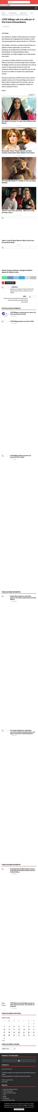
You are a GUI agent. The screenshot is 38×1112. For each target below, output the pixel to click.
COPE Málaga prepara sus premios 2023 (22, 321)
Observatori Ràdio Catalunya (10, 1089)
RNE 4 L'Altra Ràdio (8, 1091)
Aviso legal (4, 1081)
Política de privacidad (7, 1080)
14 (24, 1029)
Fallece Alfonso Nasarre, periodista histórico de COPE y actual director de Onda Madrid (23, 597)
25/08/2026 (14, 601)
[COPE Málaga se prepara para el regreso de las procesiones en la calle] (5, 314)
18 (9, 1032)
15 (29, 1029)
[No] (36, 1107)
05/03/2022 (6, 26)
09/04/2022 (14, 316)
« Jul (3, 1040)
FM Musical (6, 1098)
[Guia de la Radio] (5, 5)
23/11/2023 (14, 323)
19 (14, 1032)
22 (29, 1032)
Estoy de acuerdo (19, 1109)
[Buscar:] (19, 2)
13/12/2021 (14, 459)
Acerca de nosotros (7, 1069)
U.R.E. (4, 1094)
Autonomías (13, 13)
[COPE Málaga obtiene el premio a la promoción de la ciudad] (5, 520)
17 (4, 1032)
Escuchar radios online (9, 1100)
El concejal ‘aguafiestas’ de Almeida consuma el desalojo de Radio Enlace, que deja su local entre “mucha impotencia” (22, 732)
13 (19, 1029)
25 (9, 1035)
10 (4, 1029)
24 (4, 1035)
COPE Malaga (10, 282)
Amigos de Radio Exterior (9, 1093)
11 (9, 1029)
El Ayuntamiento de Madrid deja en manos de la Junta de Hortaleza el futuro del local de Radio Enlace (22, 870)
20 (19, 1032)
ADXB (4, 1096)
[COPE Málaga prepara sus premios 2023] (5, 386)
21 (24, 1032)
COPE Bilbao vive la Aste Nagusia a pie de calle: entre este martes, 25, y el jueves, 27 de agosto (22, 1004)
